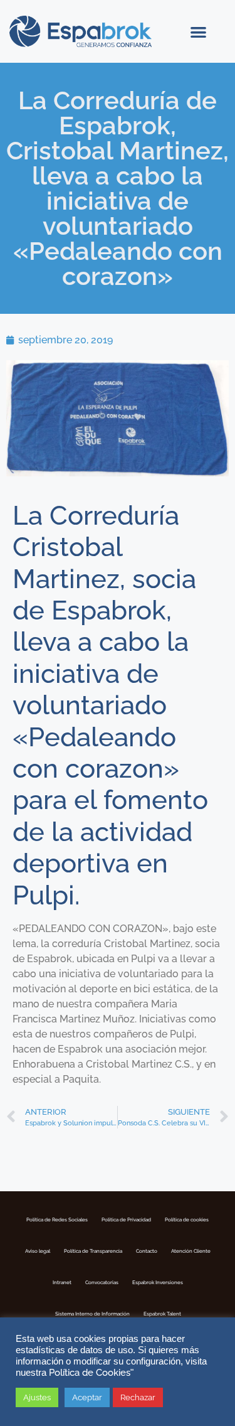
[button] (199, 32)
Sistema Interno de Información (92, 1314)
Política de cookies (187, 1219)
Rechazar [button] (137, 1397)
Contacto (146, 1251)
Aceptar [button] (87, 1397)
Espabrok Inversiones (157, 1282)
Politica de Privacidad (126, 1219)
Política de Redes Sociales (57, 1219)
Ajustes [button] (37, 1397)
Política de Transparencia (93, 1251)
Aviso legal (37, 1251)
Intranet (62, 1282)
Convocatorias (101, 1282)
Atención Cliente (191, 1251)
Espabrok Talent (162, 1314)
